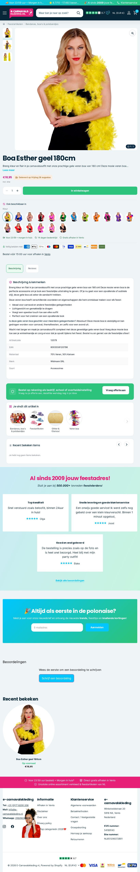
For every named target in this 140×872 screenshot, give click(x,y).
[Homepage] (4, 24)
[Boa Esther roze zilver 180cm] (41, 228)
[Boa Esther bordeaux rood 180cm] (41, 217)
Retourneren (77, 839)
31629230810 (22, 818)
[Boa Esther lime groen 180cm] (85, 217)
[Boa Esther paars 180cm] (118, 217)
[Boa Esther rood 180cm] (29, 228)
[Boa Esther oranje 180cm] (96, 217)
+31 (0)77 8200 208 (18, 805)
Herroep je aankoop (81, 833)
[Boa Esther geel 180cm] (7, 217)
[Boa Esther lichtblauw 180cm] (74, 217)
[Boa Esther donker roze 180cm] (52, 217)
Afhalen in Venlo (46, 805)
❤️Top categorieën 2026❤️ (51, 829)
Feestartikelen (15, 24)
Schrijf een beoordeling (56, 678)
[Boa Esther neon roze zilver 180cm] (107, 217)
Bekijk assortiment (5, 13)
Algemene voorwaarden (83, 805)
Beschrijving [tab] (15, 268)
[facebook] (12, 826)
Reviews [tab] (32, 268)
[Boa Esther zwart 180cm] (63, 228)
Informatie (45, 799)
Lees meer (9, 170)
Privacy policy (44, 823)
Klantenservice (82, 799)
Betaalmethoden (79, 811)
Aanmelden (97, 627)
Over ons (42, 817)
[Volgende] (126, 444)
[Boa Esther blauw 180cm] (18, 217)
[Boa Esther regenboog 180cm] (7, 228)
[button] (17, 191)
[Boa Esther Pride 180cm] (129, 217)
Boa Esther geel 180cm (28, 759)
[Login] (128, 13)
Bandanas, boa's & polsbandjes (42, 24)
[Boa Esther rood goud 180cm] (18, 228)
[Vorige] (118, 444)
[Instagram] (4, 826)
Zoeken (78, 13)
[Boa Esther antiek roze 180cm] (29, 217)
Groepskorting (78, 827)
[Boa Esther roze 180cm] (52, 228)
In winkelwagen (80, 190)
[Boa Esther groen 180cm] (63, 217)
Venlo (47, 254)
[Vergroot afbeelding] (132, 33)
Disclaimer (42, 811)
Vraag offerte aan (116, 390)
